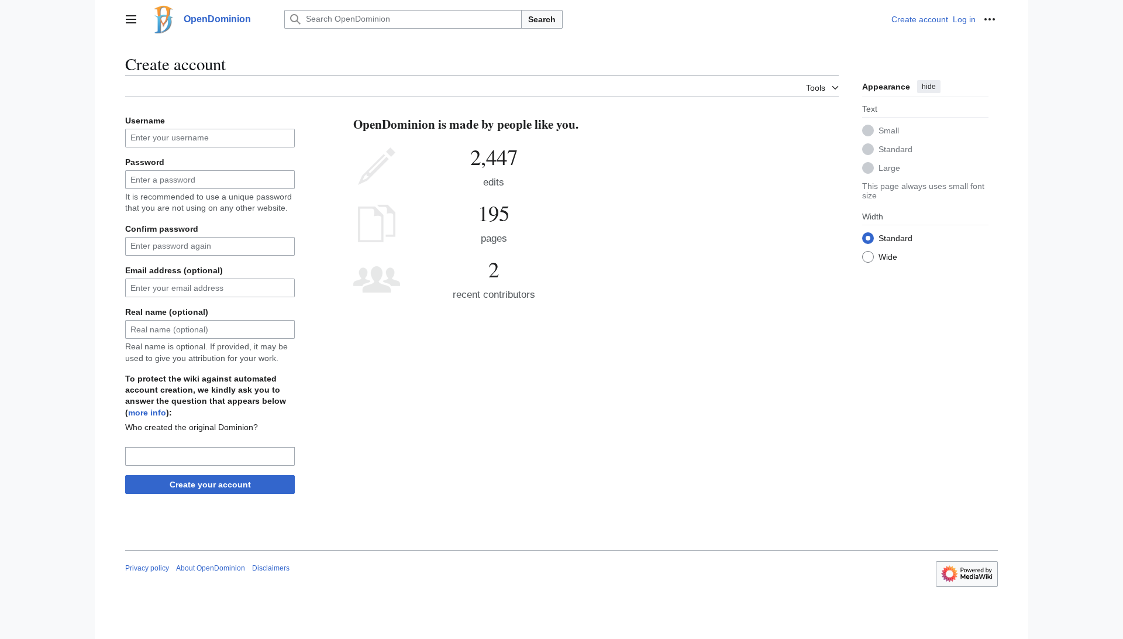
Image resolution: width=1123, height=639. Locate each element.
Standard (895, 149)
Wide (888, 257)
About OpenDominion (210, 568)
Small (889, 130)
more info (147, 412)
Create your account (210, 484)
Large (889, 168)
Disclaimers (271, 568)
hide (929, 87)
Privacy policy (147, 568)
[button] (131, 19)
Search (542, 19)
